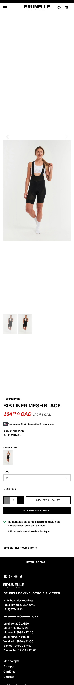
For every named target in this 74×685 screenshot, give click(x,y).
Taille (6, 471)
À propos (9, 666)
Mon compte (11, 661)
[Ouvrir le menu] (5, 7)
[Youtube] (15, 576)
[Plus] (20, 500)
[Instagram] (10, 576)
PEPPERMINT (12, 398)
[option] (37, 191)
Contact (8, 676)
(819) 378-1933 (13, 609)
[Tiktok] (21, 576)
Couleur (7, 447)
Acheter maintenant (37, 510)
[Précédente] (7, 136)
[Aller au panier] (67, 7)
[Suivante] (66, 136)
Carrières (9, 671)
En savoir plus (46, 424)
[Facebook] (5, 576)
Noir (8, 457)
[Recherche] (59, 7)
